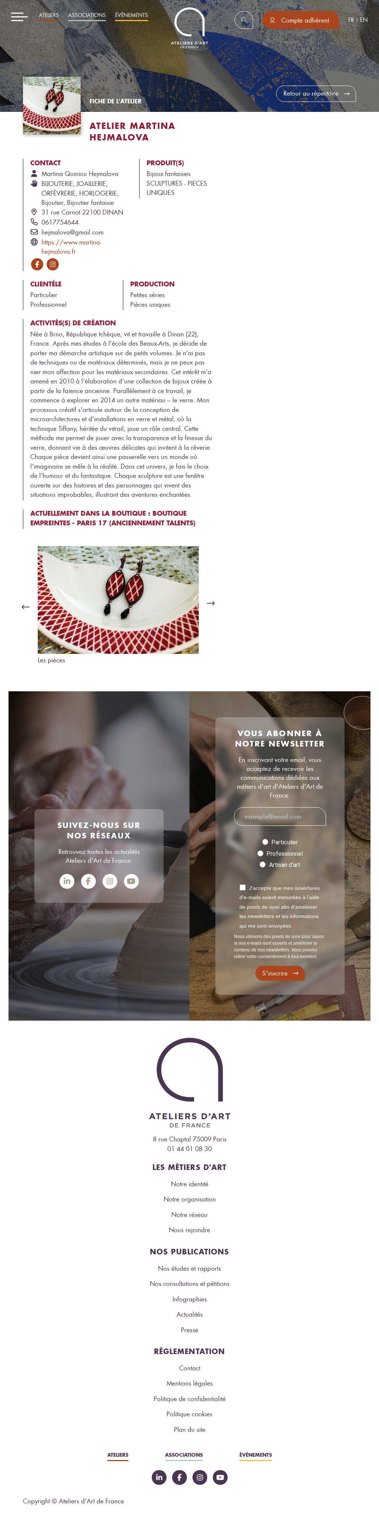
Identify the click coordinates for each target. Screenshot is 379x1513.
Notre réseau (189, 1215)
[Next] (213, 603)
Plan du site (189, 1430)
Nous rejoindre (189, 1230)
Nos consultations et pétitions (189, 1284)
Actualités (190, 1314)
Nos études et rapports (189, 1268)
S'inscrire (275, 973)
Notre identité (189, 1184)
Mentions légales (190, 1383)
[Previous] (24, 607)
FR (351, 20)
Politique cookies (189, 1414)
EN (364, 20)
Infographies (189, 1299)
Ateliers (49, 15)
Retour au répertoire (311, 93)
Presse (189, 1330)
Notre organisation (190, 1199)
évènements (131, 15)
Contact (189, 1368)
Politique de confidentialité (190, 1399)
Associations (87, 15)
